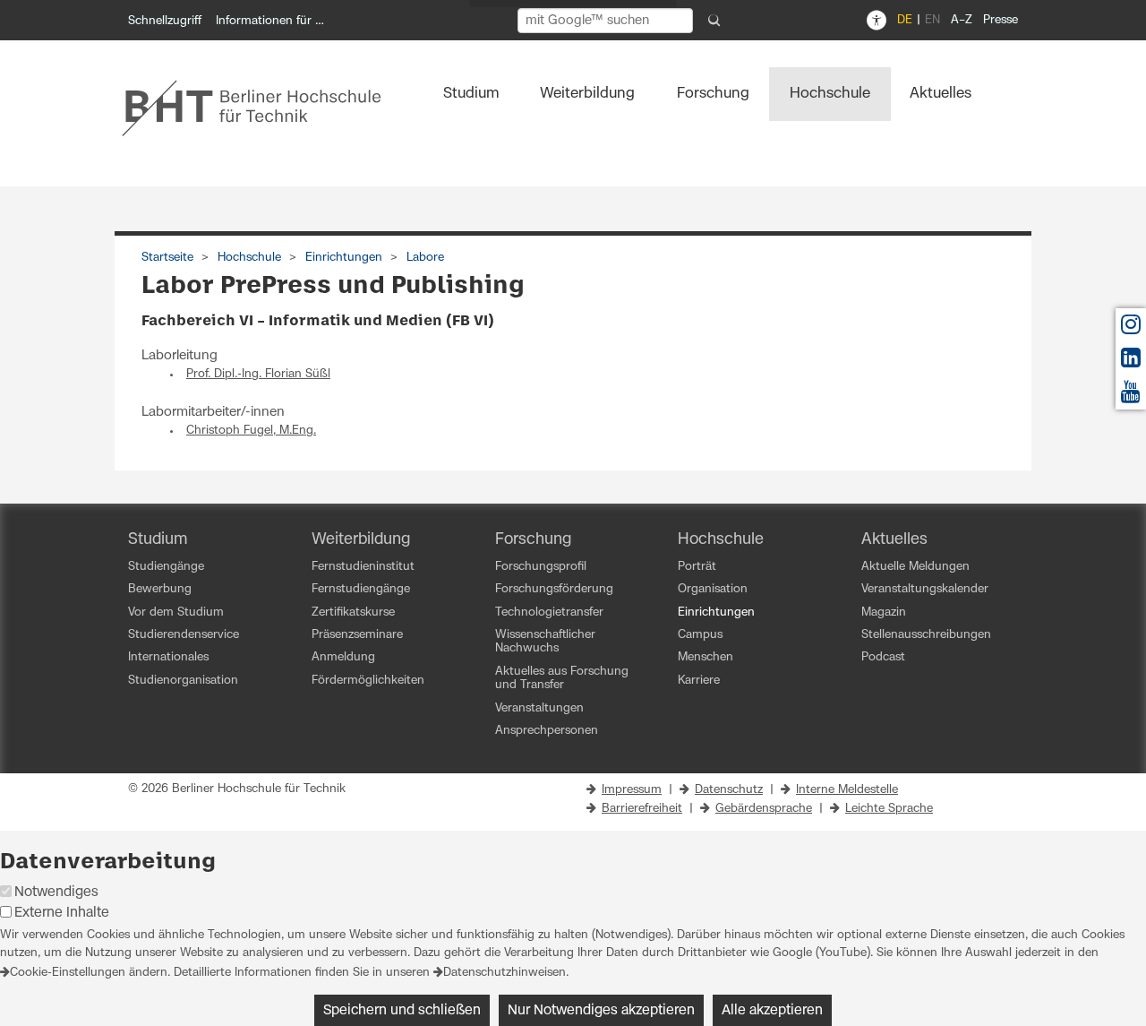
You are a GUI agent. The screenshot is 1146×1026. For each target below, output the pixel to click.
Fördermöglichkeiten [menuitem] (368, 680)
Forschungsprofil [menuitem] (540, 567)
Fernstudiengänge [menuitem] (361, 589)
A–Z (961, 20)
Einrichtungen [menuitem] (716, 612)
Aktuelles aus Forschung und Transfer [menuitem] (562, 678)
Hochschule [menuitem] (830, 93)
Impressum (632, 790)
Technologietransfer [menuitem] (549, 612)
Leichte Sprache (889, 809)
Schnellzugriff (164, 21)
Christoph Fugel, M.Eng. (251, 430)
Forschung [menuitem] (713, 93)
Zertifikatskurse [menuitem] (353, 612)
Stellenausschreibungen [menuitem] (926, 635)
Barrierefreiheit (642, 809)
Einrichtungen (343, 257)
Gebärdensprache (763, 809)
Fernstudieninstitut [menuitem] (363, 567)
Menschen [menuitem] (705, 657)
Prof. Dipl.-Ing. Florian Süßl (258, 374)
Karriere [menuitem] (699, 680)
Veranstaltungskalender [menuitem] (924, 589)
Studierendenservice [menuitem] (183, 635)
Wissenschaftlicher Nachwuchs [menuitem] (545, 641)
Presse (1000, 20)
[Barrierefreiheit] (876, 20)
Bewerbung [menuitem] (160, 589)
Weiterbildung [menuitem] (587, 93)
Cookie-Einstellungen (67, 973)
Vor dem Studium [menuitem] (176, 612)
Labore (425, 257)
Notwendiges (56, 892)
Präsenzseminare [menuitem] (357, 635)
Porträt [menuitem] (697, 567)
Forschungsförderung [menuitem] (554, 589)
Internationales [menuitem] (168, 657)
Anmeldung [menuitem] (343, 657)
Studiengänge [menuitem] (166, 567)
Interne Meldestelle (847, 790)
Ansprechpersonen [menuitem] (546, 731)
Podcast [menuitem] (883, 657)
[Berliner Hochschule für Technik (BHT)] (263, 107)
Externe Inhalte (61, 912)
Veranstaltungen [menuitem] (539, 708)
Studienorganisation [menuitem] (183, 680)
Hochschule (249, 257)
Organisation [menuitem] (713, 589)
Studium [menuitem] (471, 93)
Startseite (167, 257)
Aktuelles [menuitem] (940, 93)
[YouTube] (1131, 396)
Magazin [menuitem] (883, 612)
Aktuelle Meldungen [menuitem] (915, 567)
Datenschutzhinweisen (504, 973)
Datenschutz (729, 790)
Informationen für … (270, 21)
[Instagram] (1131, 329)
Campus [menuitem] (700, 635)
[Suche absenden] (714, 20)
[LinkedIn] (1131, 362)
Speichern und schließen (402, 1010)
